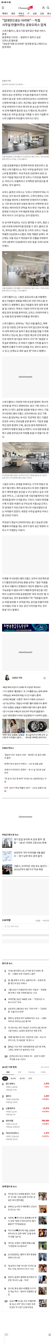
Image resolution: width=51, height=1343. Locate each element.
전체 (5, 1078)
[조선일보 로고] (6, 2)
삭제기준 (45, 921)
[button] (2, 7)
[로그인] (43, 7)
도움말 (37, 921)
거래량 (43, 1072)
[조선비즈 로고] (25, 8)
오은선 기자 (6, 81)
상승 (8, 1072)
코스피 (13, 1078)
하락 (19, 1072)
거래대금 (31, 1072)
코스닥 (22, 1078)
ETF (30, 1078)
